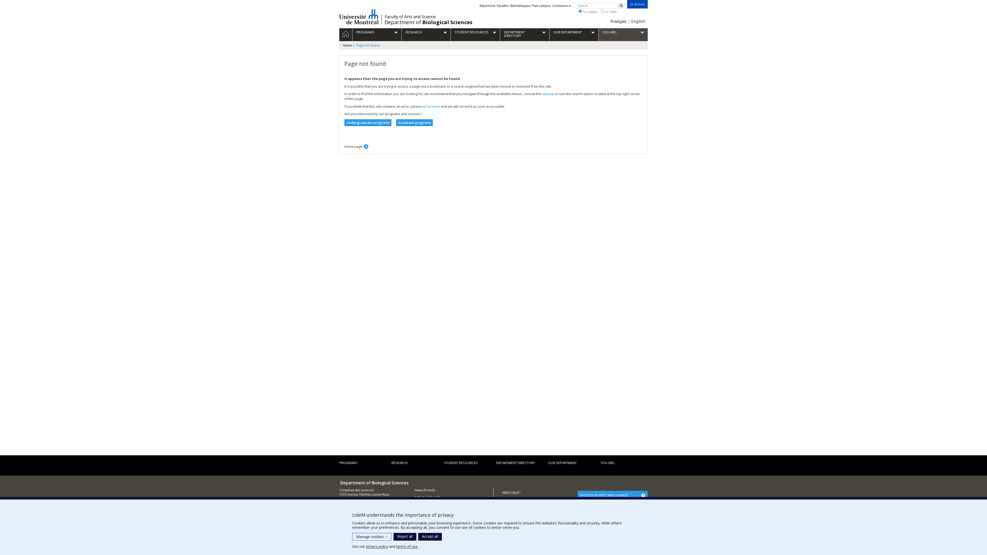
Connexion (560, 6)
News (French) (425, 490)
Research (399, 462)
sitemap (548, 93)
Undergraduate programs (368, 122)
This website (589, 12)
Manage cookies (371, 536)
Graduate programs (414, 122)
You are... (608, 462)
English (638, 21)
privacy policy (377, 546)
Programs (348, 462)
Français (618, 21)
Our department (562, 462)
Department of (428, 22)
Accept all (430, 536)
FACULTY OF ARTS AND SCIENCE (604, 495)
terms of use (407, 546)
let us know (431, 106)
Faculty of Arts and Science (410, 17)
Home (347, 45)
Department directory (515, 462)
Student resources (461, 462)
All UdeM (610, 12)
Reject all (405, 536)
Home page (353, 146)
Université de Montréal (359, 16)
